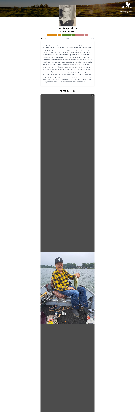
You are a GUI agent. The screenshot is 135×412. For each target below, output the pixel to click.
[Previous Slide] (42, 288)
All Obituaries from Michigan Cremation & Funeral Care (126, 12)
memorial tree (57, 82)
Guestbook (91, 38)
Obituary (43, 38)
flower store (76, 82)
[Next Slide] (92, 288)
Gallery (67, 38)
